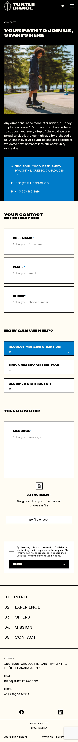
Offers (17, 617)
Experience (22, 607)
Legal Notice (39, 728)
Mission (18, 627)
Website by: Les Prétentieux (58, 737)
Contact (20, 637)
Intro (15, 596)
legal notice (53, 556)
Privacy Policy (34, 556)
